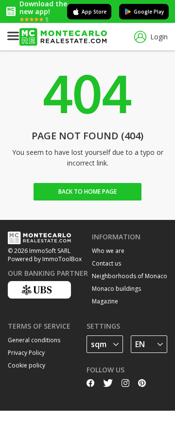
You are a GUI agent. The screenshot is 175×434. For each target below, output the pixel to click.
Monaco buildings (116, 288)
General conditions (34, 340)
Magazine (105, 301)
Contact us (106, 263)
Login (159, 36)
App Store (94, 11)
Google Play (149, 11)
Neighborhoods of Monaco (129, 276)
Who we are (108, 251)
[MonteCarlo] (63, 37)
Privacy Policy (26, 353)
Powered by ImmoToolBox (45, 259)
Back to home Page (87, 191)
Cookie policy (26, 365)
